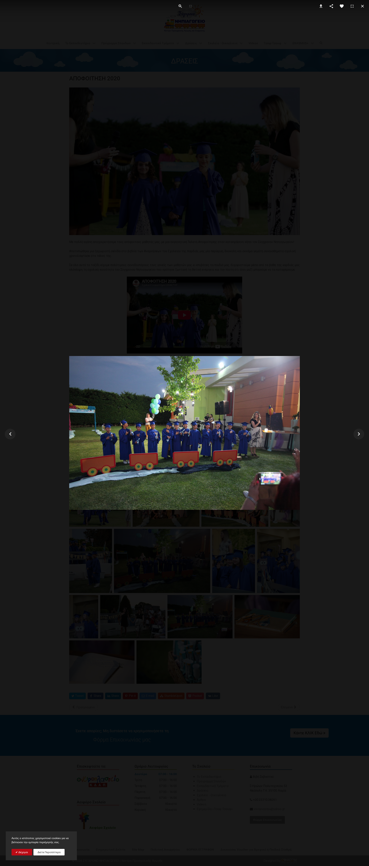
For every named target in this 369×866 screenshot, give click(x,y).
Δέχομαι (23, 852)
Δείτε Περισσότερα (49, 852)
